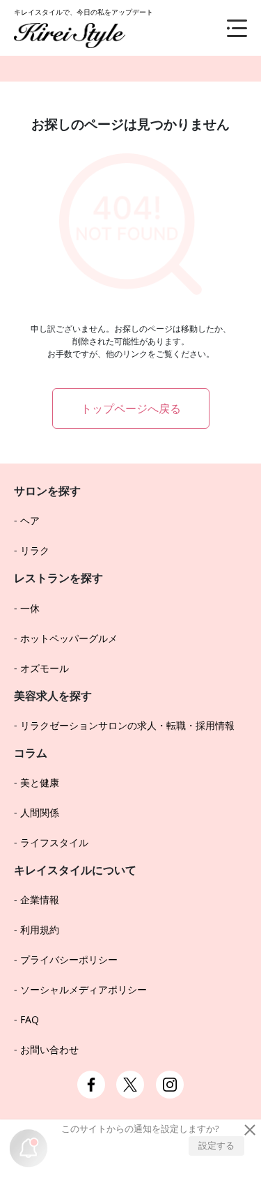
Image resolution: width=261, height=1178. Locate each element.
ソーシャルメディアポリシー (83, 989)
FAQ (29, 1019)
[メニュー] (226, 28)
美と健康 (39, 782)
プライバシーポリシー (69, 959)
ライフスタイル (54, 842)
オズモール (44, 668)
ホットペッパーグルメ (69, 638)
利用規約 (39, 929)
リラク (34, 550)
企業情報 (39, 899)
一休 (30, 608)
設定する (216, 1145)
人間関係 (39, 812)
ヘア (30, 520)
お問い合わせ (49, 1049)
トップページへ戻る (131, 408)
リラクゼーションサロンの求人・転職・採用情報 (127, 725)
